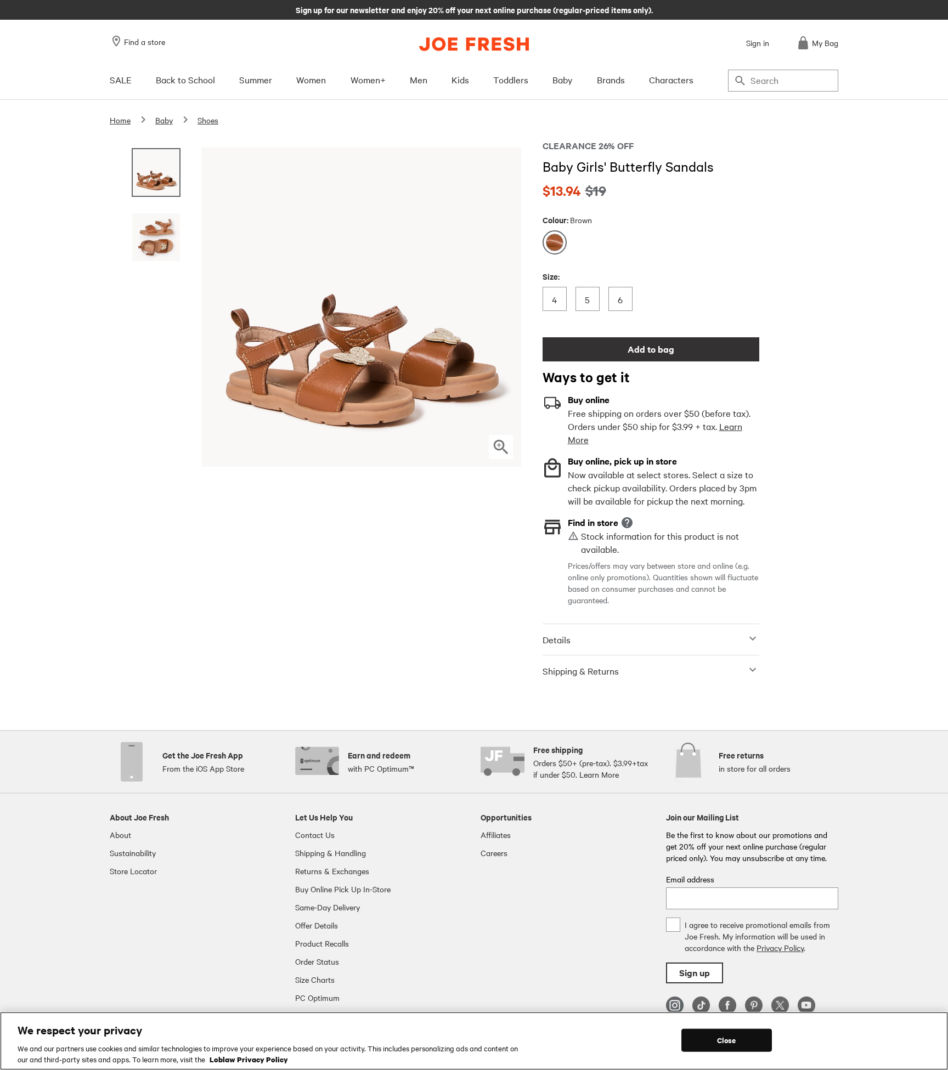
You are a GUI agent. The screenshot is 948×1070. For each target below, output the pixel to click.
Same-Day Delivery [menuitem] (327, 907)
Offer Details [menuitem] (316, 925)
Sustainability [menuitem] (133, 852)
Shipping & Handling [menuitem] (330, 852)
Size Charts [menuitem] (315, 979)
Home (120, 120)
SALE (121, 79)
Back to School (185, 79)
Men (418, 79)
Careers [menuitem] (494, 852)
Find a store (144, 41)
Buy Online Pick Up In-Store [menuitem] (343, 889)
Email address (690, 879)
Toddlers (510, 79)
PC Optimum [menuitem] (317, 997)
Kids (460, 79)
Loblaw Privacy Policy (249, 1058)
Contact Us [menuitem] (315, 834)
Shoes (208, 120)
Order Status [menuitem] (317, 961)
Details (557, 639)
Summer (255, 79)
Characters (671, 79)
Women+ (368, 79)
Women (311, 79)
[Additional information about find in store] (627, 522)
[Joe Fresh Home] (474, 44)
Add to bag (651, 349)
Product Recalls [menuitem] (322, 943)
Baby (562, 79)
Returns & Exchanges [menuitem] (332, 870)
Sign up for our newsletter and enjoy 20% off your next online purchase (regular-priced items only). (474, 9)
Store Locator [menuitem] (133, 870)
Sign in (757, 42)
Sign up (694, 972)
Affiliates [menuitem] (496, 834)
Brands (611, 79)
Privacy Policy (780, 947)
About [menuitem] (120, 834)
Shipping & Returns (581, 671)
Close (726, 1040)
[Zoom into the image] (501, 447)
